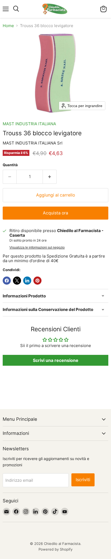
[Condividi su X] (17, 281)
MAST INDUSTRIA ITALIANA (29, 123)
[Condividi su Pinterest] (37, 281)
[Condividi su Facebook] (7, 281)
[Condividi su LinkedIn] (27, 281)
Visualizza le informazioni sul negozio (37, 247)
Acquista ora (55, 213)
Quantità (10, 165)
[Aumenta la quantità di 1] (50, 177)
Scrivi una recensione (55, 360)
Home (8, 25)
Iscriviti (83, 479)
